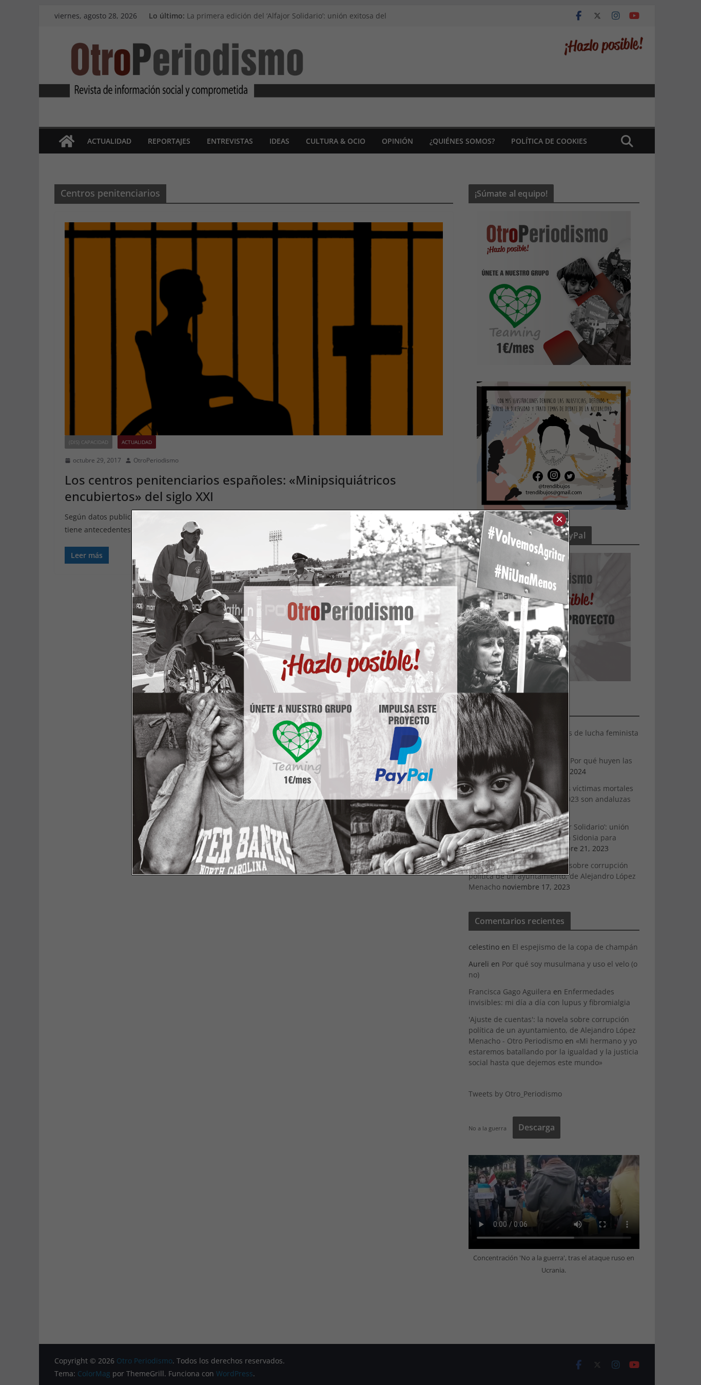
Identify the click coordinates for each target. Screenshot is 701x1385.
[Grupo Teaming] (241, 692)
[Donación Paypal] (459, 692)
